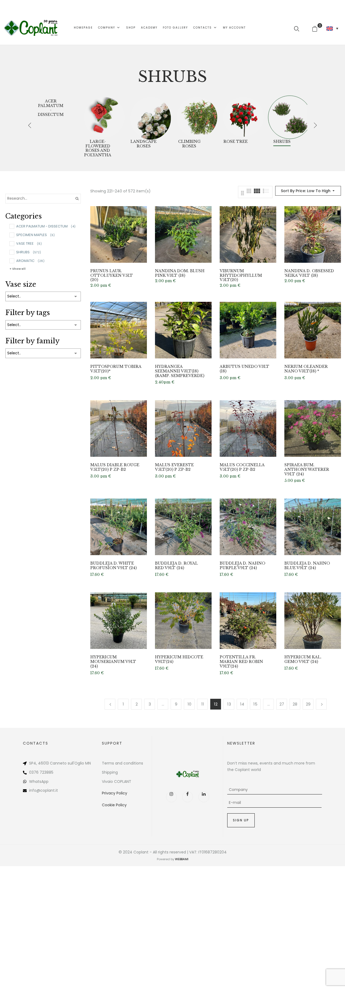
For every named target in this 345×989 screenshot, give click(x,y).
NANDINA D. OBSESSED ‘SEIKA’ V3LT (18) (309, 273)
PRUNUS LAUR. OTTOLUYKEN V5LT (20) (111, 275)
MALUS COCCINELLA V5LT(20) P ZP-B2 (242, 467)
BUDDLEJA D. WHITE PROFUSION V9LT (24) (113, 565)
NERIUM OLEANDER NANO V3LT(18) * (306, 369)
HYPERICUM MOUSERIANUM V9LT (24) (113, 661)
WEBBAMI (181, 859)
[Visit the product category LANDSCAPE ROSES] (150, 117)
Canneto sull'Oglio (67, 763)
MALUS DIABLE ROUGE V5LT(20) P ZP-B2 (114, 467)
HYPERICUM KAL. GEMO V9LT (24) (303, 659)
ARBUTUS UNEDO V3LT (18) (244, 369)
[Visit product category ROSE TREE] (243, 117)
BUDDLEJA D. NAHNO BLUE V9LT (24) (307, 565)
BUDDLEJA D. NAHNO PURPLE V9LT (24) (242, 565)
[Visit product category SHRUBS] (290, 117)
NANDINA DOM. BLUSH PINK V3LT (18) (180, 273)
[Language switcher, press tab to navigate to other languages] (332, 28)
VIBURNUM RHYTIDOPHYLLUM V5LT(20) (241, 275)
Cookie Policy (114, 805)
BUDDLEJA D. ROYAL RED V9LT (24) (176, 565)
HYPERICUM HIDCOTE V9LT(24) (179, 659)
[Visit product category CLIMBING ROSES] (197, 117)
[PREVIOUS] (110, 704)
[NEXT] (321, 704)
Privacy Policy (114, 793)
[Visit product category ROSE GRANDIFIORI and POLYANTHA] (104, 117)
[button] (317, 27)
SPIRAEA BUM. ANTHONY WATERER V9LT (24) (306, 469)
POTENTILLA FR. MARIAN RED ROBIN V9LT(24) (241, 661)
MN (88, 763)
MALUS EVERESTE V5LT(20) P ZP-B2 (174, 467)
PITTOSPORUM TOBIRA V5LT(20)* (115, 369)
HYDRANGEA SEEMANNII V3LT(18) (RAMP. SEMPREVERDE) (179, 371)
